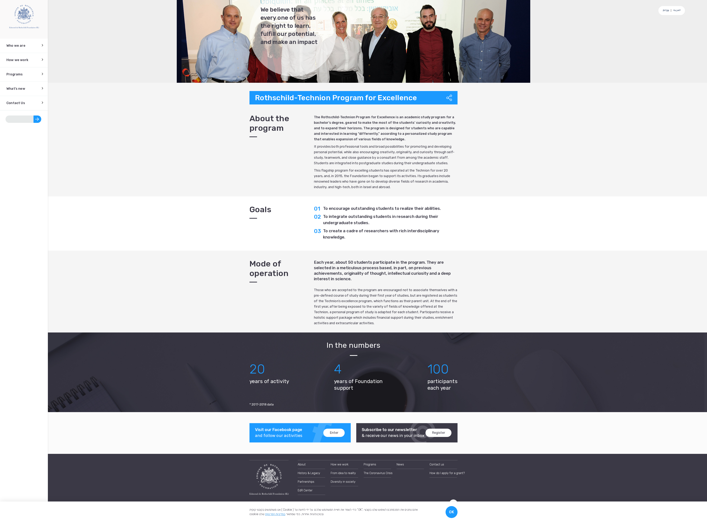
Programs (14, 74)
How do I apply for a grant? (443, 473)
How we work (17, 60)
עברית (666, 10)
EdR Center (305, 490)
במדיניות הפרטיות (275, 514)
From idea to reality (343, 473)
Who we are (15, 46)
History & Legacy (309, 473)
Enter (334, 433)
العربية (676, 10)
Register (438, 433)
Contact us (437, 464)
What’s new (15, 89)
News (400, 464)
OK (451, 512)
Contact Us (15, 103)
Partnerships (306, 481)
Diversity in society (343, 481)
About (302, 464)
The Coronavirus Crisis (377, 473)
